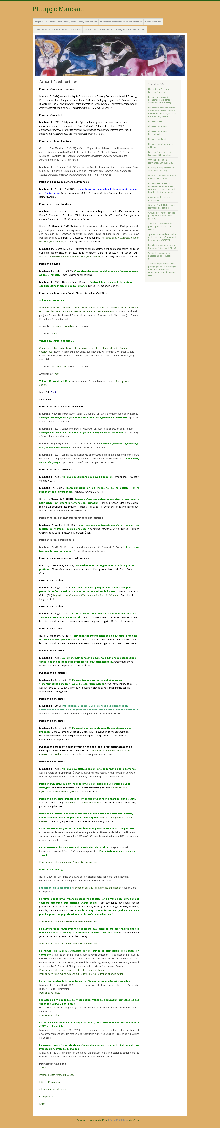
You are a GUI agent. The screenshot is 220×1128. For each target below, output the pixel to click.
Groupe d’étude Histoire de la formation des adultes (162, 206)
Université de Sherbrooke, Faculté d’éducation (160, 90)
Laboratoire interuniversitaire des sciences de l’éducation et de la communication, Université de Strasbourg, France (163, 112)
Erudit (56, 333)
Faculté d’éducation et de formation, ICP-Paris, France (161, 153)
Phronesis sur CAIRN (157, 126)
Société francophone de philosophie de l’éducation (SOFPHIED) (160, 256)
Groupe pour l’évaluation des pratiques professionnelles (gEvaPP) (161, 215)
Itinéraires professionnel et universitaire (121, 21)
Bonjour (38, 21)
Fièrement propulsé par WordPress (92, 1120)
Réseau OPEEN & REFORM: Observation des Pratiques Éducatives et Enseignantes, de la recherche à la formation (162, 188)
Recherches (90, 29)
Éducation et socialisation (52, 1089)
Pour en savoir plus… (50, 992)
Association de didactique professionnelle (160, 198)
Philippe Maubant (58, 9)
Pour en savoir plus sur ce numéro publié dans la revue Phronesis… (74, 970)
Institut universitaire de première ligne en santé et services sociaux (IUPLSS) (160, 100)
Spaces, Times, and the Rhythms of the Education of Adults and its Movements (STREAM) (162, 237)
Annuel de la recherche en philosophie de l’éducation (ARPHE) (160, 226)
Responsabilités (153, 21)
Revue (62, 510)
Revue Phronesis (155, 121)
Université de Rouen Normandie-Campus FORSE (160, 161)
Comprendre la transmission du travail (84, 802)
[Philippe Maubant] (110, 55)
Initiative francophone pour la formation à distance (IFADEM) (162, 246)
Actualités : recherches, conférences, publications (71, 21)
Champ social (60, 366)
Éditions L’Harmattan (50, 1082)
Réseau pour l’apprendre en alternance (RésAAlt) (161, 169)
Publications (106, 29)
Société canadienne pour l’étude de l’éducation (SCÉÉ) (163, 177)
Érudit (54, 392)
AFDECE (43, 1067)
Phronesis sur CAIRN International (157, 133)
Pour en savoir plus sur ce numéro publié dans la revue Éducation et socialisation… (82, 973)
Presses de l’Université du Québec (56, 1074)
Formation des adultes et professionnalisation (97, 887)
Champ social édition (64, 326)
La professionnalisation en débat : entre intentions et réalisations (86, 595)
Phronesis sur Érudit (157, 139)
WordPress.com (136, 1120)
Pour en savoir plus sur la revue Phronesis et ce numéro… (69, 862)
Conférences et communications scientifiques (57, 29)
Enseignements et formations (131, 29)
